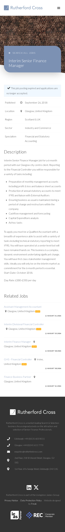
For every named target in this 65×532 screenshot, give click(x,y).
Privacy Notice (11, 500)
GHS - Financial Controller (18, 359)
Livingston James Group (47, 495)
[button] (58, 8)
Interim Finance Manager (17, 341)
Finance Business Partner (17, 376)
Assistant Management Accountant (22, 306)
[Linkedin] (29, 487)
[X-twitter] (36, 487)
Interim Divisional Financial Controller (24, 324)
